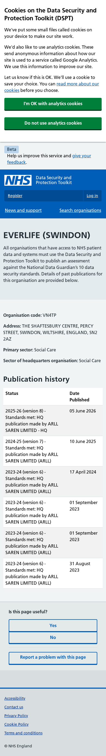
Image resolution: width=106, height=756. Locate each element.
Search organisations (80, 210)
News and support (23, 210)
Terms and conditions (23, 733)
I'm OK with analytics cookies (53, 103)
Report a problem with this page (53, 657)
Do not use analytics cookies (53, 123)
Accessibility (14, 698)
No (53, 637)
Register (15, 195)
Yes (53, 625)
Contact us (13, 707)
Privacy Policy (16, 715)
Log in (92, 195)
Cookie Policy (16, 724)
